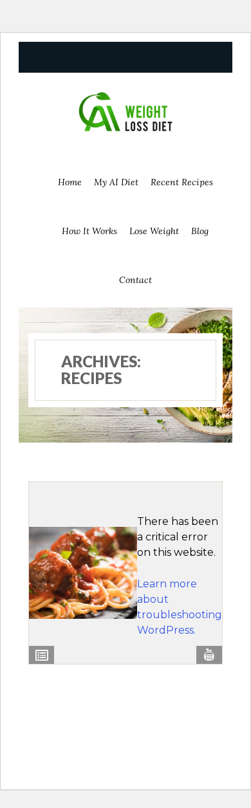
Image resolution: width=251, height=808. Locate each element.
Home (70, 182)
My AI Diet (116, 182)
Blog (200, 231)
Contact (135, 280)
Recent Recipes (182, 182)
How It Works (89, 231)
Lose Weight (154, 231)
